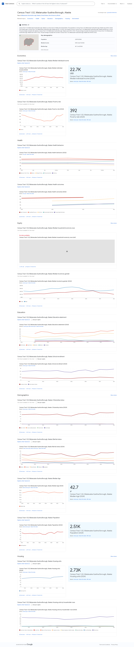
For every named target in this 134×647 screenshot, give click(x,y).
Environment (75, 18)
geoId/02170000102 (112, 12)
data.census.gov (32, 326)
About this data (31, 71)
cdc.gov (24, 154)
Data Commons (9, 4)
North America (53, 15)
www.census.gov (44, 49)
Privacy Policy (114, 644)
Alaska (38, 15)
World (58, 15)
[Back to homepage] (3, 4)
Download (23, 94)
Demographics (59, 18)
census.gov (25, 71)
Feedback (129, 3)
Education (50, 18)
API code (29, 94)
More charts (114, 56)
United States (44, 15)
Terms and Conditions (104, 644)
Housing (67, 18)
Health (37, 18)
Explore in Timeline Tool (37, 94)
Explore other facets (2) (23, 63)
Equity (43, 18)
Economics (30, 18)
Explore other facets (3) (23, 441)
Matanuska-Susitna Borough (29, 15)
